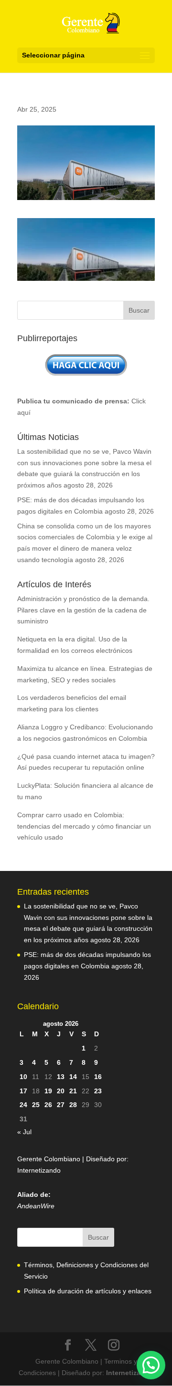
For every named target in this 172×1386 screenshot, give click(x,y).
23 (98, 1091)
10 (23, 1076)
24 (23, 1105)
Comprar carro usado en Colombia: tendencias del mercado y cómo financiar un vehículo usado (84, 826)
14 (73, 1076)
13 (60, 1076)
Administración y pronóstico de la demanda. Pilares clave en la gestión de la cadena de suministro (83, 610)
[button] (151, 1365)
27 (60, 1105)
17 (23, 1091)
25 (36, 1105)
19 (48, 1091)
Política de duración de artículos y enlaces (87, 1291)
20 (60, 1091)
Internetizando (39, 1170)
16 (98, 1076)
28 (73, 1105)
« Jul (24, 1132)
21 (73, 1091)
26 (48, 1105)
